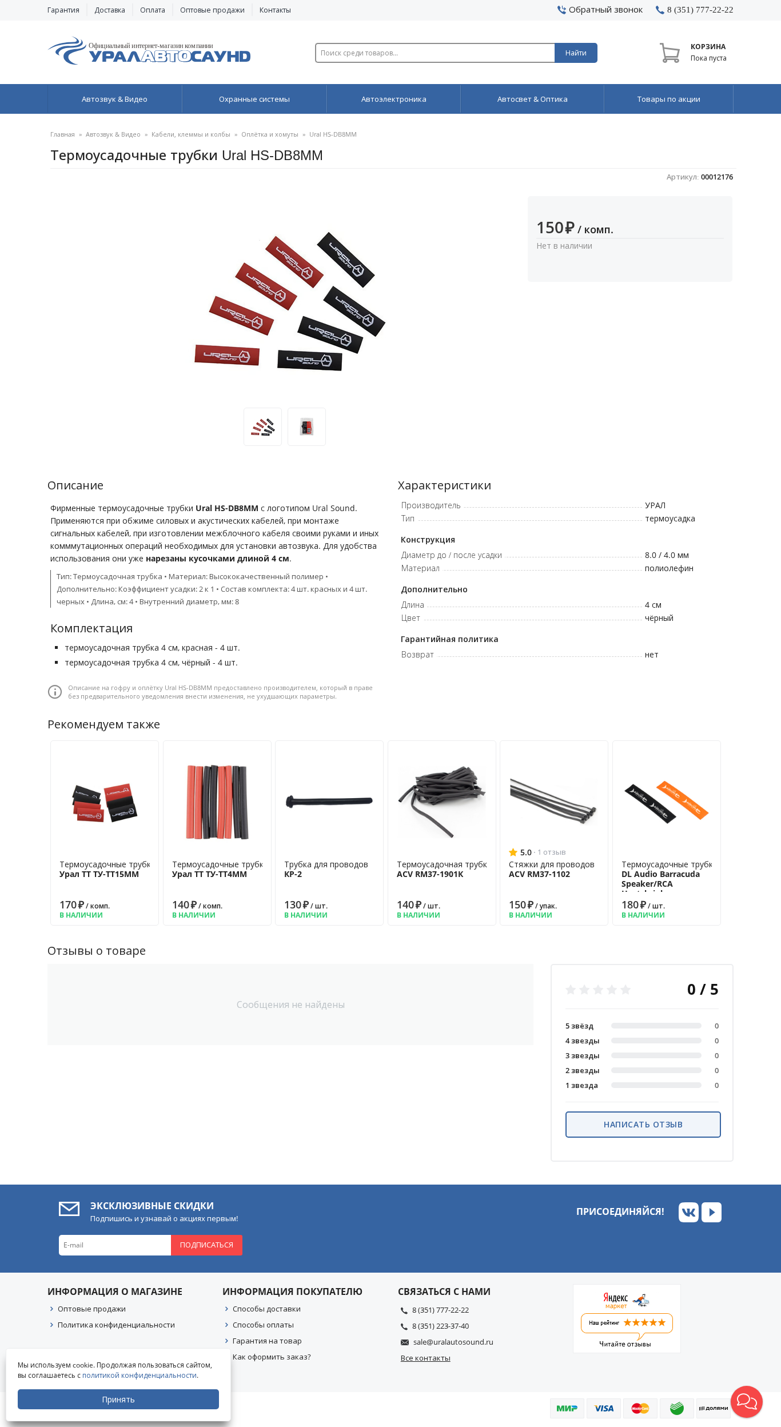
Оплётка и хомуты (269, 134)
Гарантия (63, 10)
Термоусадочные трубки (107, 869)
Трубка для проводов (326, 869)
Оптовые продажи (212, 10)
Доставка (109, 10)
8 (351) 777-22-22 (440, 1310)
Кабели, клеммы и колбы (191, 134)
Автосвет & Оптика (532, 99)
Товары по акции (668, 99)
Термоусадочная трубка (444, 869)
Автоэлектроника (394, 99)
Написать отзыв (643, 1124)
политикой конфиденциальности (139, 1375)
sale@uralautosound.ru (453, 1342)
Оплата (152, 10)
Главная (62, 134)
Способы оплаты (263, 1325)
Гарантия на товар (267, 1341)
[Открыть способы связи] (747, 1402)
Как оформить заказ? (272, 1357)
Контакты (275, 10)
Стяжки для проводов (552, 869)
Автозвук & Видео (115, 99)
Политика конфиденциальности (116, 1325)
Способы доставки (267, 1309)
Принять (118, 1399)
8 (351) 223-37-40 (440, 1326)
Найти (576, 53)
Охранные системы (254, 99)
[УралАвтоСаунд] (148, 52)
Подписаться (206, 1244)
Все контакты (426, 1358)
